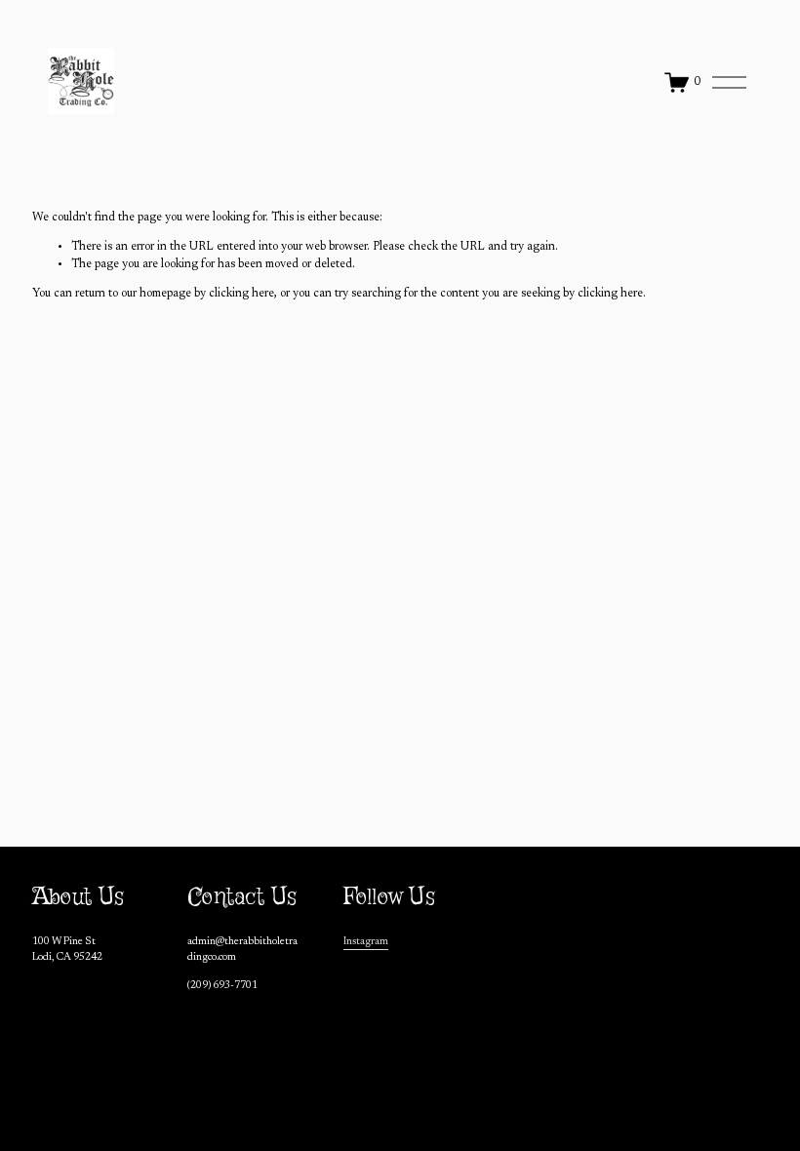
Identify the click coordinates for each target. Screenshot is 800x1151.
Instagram (365, 941)
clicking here (241, 293)
